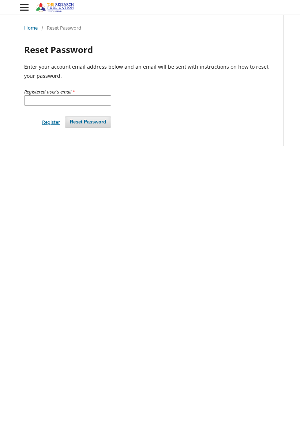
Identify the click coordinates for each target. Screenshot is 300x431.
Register (51, 122)
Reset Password (88, 122)
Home (31, 27)
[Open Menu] (24, 7)
